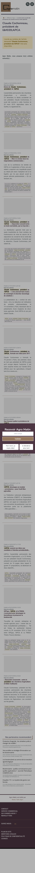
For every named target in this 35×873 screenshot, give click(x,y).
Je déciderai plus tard (26, 447)
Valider (18, 439)
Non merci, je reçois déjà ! (10, 447)
